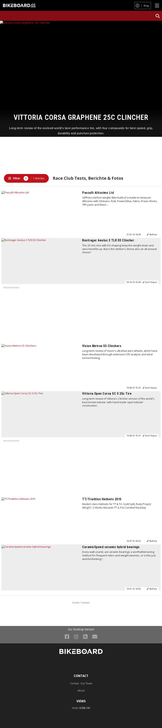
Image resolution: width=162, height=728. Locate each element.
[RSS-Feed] (85, 636)
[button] (157, 16)
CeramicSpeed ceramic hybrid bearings (111, 547)
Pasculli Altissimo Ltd (98, 193)
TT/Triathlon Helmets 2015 (101, 499)
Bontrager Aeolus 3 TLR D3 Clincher (108, 240)
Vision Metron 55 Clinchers (101, 346)
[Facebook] (67, 636)
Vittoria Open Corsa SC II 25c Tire (107, 393)
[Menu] (157, 5)
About (81, 690)
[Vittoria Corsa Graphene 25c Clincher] (81, 61)
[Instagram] (76, 636)
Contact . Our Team (81, 683)
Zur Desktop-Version (81, 629)
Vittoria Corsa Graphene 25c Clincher (81, 117)
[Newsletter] (94, 636)
